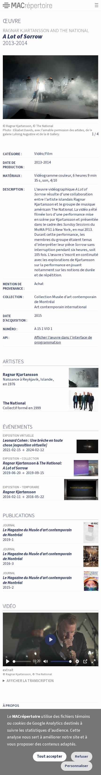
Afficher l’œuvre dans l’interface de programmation (63, 340)
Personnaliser (76, 766)
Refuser (81, 756)
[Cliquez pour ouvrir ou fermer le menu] (96, 5)
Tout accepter (49, 756)
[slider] (22, 661)
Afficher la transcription (30, 680)
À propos (11, 705)
